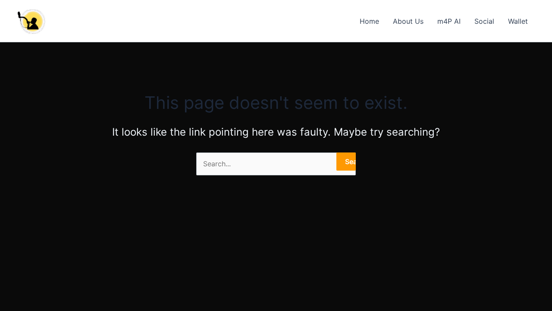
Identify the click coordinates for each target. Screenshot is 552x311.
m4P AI (449, 21)
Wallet (518, 21)
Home (369, 21)
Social (484, 21)
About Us (408, 21)
